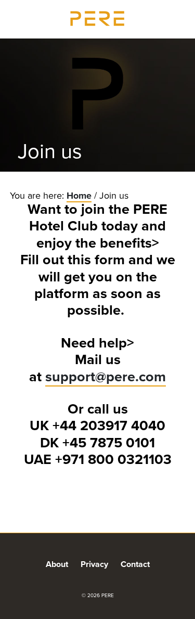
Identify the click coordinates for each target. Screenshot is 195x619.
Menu (176, 17)
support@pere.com (105, 376)
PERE (98, 18)
